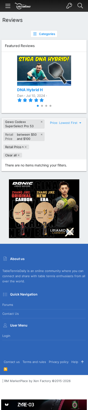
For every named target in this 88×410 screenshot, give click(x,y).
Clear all (11, 155)
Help (74, 362)
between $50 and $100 (21, 137)
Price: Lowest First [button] (64, 123)
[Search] (80, 6)
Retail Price (13, 147)
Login (6, 336)
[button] (8, 6)
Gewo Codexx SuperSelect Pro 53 (19, 124)
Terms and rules (34, 362)
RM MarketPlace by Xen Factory (37, 381)
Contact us (10, 313)
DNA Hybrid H (30, 89)
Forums (7, 305)
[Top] (82, 361)
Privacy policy (59, 362)
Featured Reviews (20, 45)
